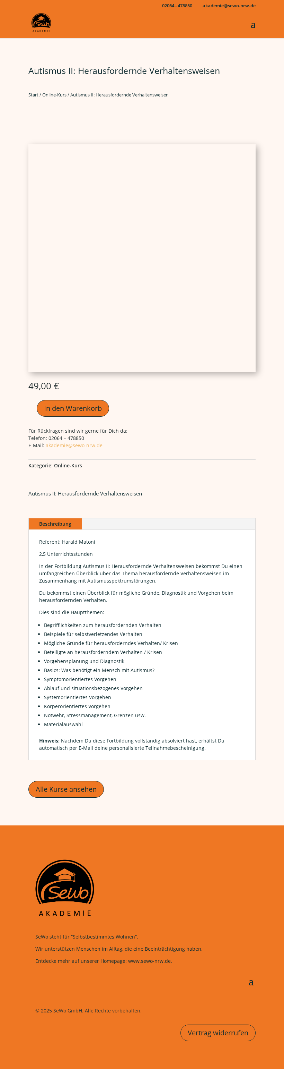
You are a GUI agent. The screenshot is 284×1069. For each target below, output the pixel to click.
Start (33, 95)
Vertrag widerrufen (218, 1032)
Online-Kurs (54, 95)
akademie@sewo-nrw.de (74, 445)
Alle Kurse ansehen (66, 789)
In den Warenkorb (73, 408)
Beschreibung (55, 523)
